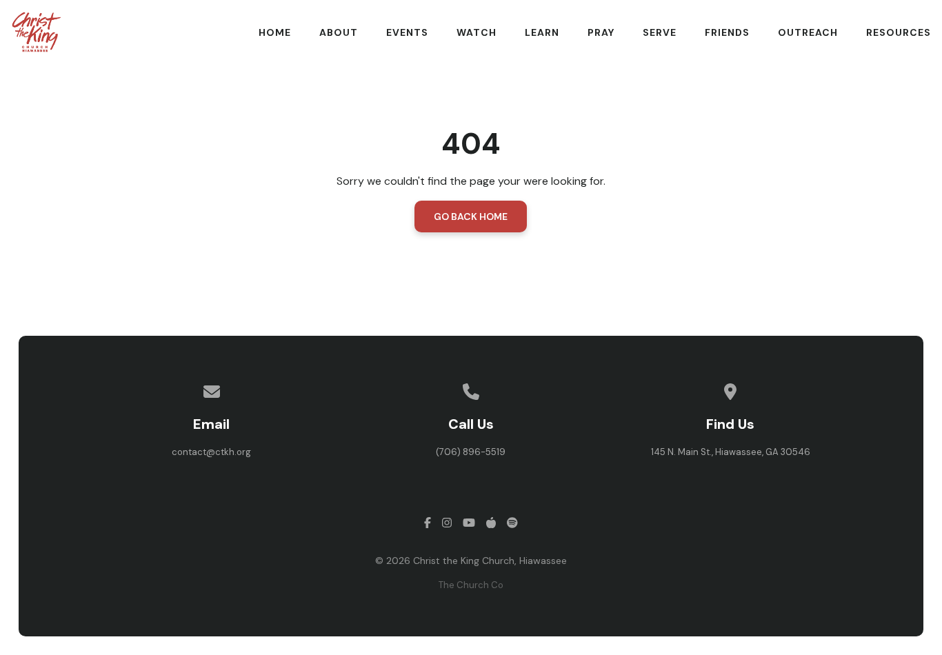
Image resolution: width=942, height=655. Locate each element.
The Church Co (471, 585)
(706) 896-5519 (470, 452)
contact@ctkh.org (211, 452)
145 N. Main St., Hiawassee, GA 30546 (730, 452)
